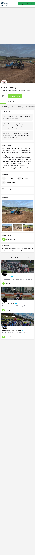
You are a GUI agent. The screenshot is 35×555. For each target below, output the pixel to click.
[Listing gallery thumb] (17, 211)
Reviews (11, 101)
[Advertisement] (17, 25)
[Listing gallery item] (7, 227)
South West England (22, 148)
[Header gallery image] (17, 63)
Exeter (14, 148)
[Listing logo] (4, 82)
